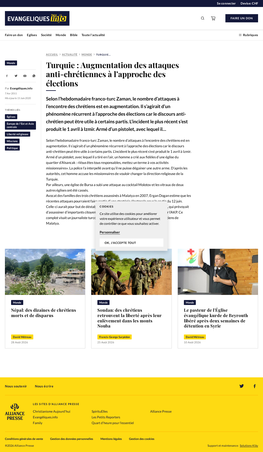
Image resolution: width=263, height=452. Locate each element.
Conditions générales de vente (24, 439)
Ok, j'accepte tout (120, 242)
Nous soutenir (16, 386)
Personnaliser (110, 232)
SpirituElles (100, 411)
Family (37, 423)
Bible (73, 35)
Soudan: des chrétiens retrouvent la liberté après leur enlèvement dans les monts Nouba (129, 318)
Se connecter (226, 3)
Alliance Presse (161, 411)
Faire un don (14, 35)
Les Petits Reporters (106, 417)
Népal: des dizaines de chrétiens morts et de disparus (43, 312)
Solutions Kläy (249, 445)
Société (46, 35)
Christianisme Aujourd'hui (51, 411)
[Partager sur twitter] (16, 76)
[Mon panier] (213, 18)
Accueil (52, 54)
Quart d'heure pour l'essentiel (113, 423)
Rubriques (250, 35)
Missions (12, 141)
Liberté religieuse (17, 134)
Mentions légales (111, 439)
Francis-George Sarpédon (114, 337)
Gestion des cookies (141, 439)
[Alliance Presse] (15, 420)
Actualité (69, 54)
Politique (12, 148)
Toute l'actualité (93, 35)
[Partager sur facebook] (7, 76)
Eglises (32, 35)
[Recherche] (203, 18)
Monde (61, 35)
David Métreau (22, 337)
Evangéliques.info (45, 417)
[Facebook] (254, 386)
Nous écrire (44, 386)
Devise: (249, 3)
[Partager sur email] (25, 76)
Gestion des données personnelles (71, 439)
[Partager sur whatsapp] (34, 76)
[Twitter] (241, 386)
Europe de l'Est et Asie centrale (20, 125)
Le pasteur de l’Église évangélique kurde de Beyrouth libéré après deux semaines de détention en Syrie (216, 318)
